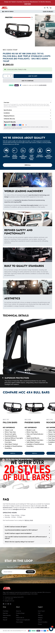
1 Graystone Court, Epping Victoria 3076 (14, 597)
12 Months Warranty (9, 118)
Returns (40, 619)
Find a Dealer (19, 622)
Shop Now (27, 4)
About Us (18, 611)
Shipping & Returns (9, 116)
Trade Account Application (23, 619)
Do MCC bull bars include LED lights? (16, 526)
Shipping (40, 617)
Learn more (42, 85)
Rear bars (5, 613)
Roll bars (5, 617)
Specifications (8, 110)
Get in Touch (41, 611)
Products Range (20, 613)
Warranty (40, 615)
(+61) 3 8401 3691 (9, 599)
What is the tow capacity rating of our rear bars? (19, 541)
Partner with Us (20, 617)
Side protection (7, 615)
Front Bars (5, 611)
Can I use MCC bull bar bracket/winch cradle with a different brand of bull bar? (26, 537)
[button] (47, 8)
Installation (7, 113)
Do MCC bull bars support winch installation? (18, 533)
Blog (17, 615)
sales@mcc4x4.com (9, 600)
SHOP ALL (12, 453)
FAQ (39, 613)
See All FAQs (29, 520)
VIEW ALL (27, 165)
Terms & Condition (42, 622)
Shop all (5, 619)
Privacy (40, 624)
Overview (6, 102)
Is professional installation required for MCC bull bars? (21, 530)
